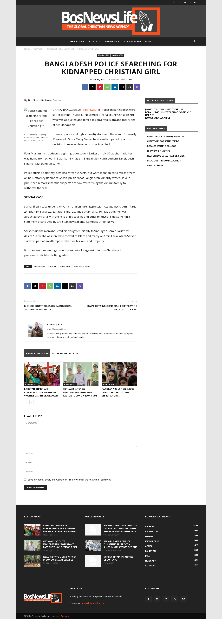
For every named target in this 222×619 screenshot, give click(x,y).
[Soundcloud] (184, 2)
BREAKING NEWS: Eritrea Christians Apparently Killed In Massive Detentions (120, 544)
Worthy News (155, 165)
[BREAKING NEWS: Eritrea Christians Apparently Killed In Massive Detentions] (93, 545)
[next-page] (31, 402)
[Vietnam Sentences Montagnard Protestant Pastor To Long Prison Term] (80, 374)
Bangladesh (39, 266)
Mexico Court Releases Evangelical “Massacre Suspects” (48, 307)
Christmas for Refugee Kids (163, 141)
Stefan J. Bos (98, 79)
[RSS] (179, 2)
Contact (95, 41)
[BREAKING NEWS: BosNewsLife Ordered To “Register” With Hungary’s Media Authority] (93, 530)
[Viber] (137, 87)
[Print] (129, 87)
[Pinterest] (100, 87)
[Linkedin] (114, 87)
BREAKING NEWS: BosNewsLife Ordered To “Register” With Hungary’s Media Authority (120, 528)
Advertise (76, 41)
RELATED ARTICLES (37, 353)
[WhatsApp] (107, 87)
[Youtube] (195, 2)
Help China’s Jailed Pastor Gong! (166, 155)
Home (27, 49)
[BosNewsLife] (111, 21)
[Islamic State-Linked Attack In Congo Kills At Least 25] (32, 561)
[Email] (122, 87)
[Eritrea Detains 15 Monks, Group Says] (93, 561)
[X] (190, 2)
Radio (148, 41)
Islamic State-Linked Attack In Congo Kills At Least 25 (59, 558)
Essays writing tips (158, 150)
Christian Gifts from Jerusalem (165, 136)
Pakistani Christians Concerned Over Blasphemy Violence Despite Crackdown (41, 392)
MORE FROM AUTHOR (65, 353)
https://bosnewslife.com (57, 329)
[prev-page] (26, 402)
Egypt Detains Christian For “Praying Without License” (112, 307)
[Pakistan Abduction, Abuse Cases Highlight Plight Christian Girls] (119, 374)
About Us (111, 41)
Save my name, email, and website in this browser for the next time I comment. (69, 479)
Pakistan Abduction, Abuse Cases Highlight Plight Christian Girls (118, 392)
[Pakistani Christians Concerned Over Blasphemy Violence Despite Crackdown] (42, 374)
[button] (194, 41)
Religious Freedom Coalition (164, 160)
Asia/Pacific (38, 49)
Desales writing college (161, 146)
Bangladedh (117, 55)
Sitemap (65, 616)
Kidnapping (65, 266)
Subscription (132, 41)
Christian (52, 266)
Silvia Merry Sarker (82, 266)
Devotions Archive (157, 118)
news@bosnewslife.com (93, 603)
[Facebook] (173, 2)
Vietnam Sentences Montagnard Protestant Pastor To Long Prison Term (80, 392)
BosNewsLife (91, 109)
